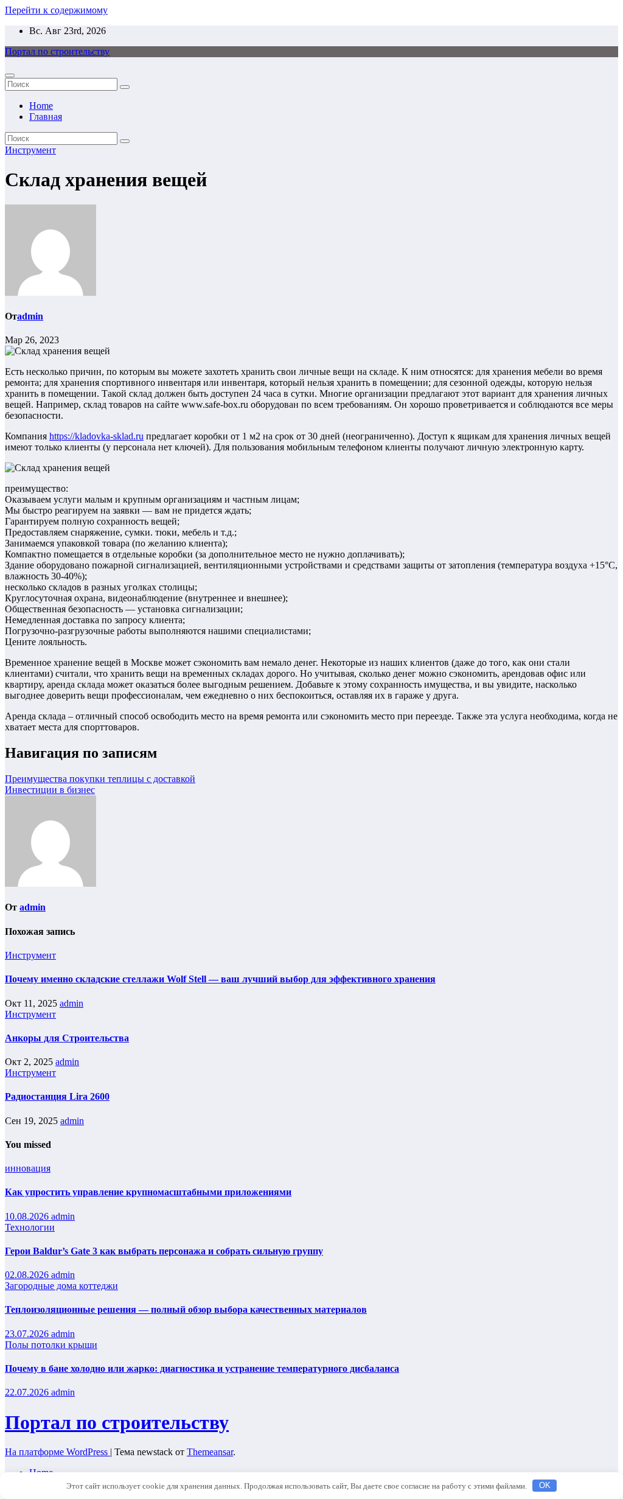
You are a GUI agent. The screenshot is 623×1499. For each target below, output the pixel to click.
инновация (27, 1168)
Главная (45, 116)
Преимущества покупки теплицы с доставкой (100, 779)
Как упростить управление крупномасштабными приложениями (148, 1192)
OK (545, 1485)
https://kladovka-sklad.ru (96, 436)
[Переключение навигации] (10, 75)
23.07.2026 (28, 1334)
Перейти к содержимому (56, 10)
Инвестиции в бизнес (50, 789)
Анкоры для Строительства (67, 1038)
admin (30, 316)
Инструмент (30, 150)
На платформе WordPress (57, 1452)
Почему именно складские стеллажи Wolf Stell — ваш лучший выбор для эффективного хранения (220, 979)
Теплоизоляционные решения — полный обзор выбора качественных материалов (186, 1309)
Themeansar (210, 1452)
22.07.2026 (28, 1392)
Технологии (30, 1227)
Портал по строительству (57, 51)
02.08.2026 (28, 1275)
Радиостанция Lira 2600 (57, 1096)
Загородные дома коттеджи (61, 1286)
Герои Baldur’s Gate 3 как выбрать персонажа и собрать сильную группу (164, 1251)
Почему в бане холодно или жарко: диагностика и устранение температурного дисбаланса (202, 1368)
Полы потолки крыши (51, 1345)
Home (41, 105)
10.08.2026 (28, 1216)
